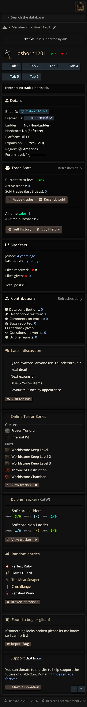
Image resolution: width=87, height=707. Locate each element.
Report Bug (20, 643)
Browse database (24, 601)
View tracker (21, 485)
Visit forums (21, 399)
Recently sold (54, 199)
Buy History (50, 229)
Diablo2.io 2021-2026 (22, 701)
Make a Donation (25, 687)
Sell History (21, 229)
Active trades (23, 199)
